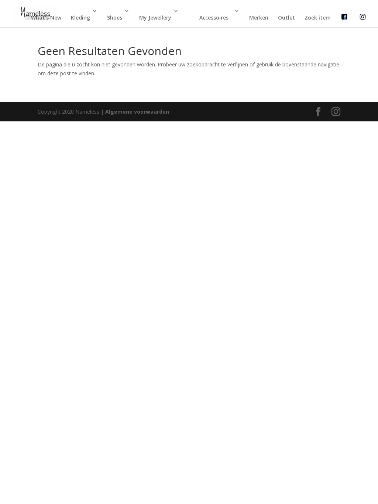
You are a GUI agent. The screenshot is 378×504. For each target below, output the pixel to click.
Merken (258, 17)
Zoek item (318, 17)
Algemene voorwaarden (137, 111)
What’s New (46, 17)
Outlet (286, 17)
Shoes (114, 17)
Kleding (80, 17)
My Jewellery (155, 17)
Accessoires (213, 17)
